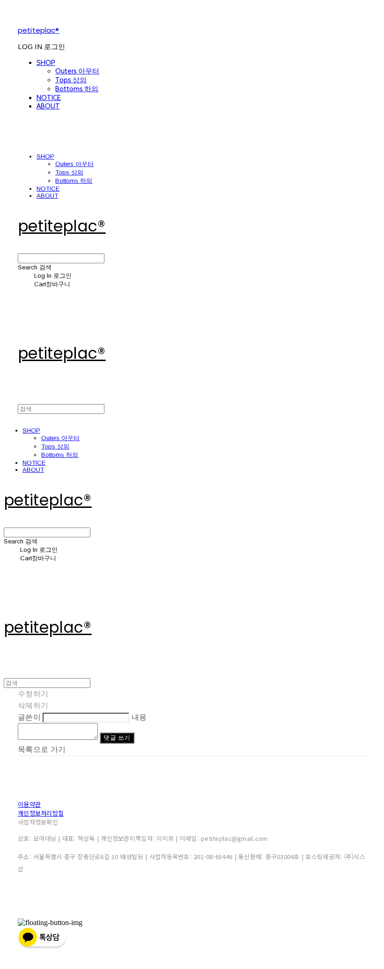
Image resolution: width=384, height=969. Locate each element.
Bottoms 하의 (76, 89)
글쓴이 (29, 717)
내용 (139, 717)
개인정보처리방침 (41, 813)
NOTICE (49, 98)
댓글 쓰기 (116, 737)
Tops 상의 (71, 80)
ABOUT (48, 106)
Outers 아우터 (77, 71)
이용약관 (29, 804)
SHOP (46, 62)
